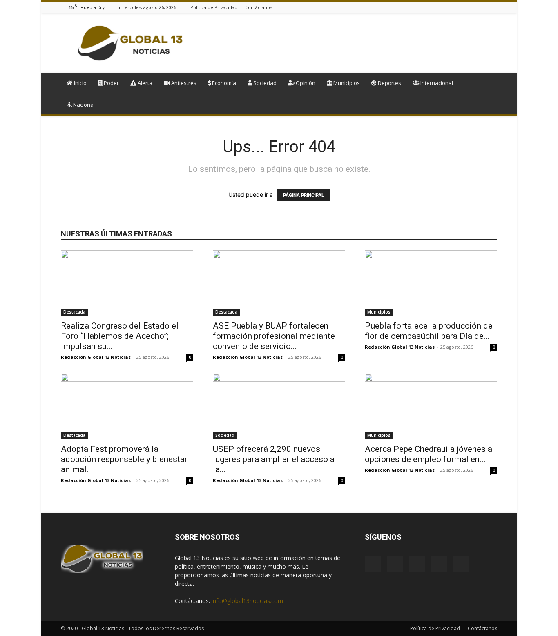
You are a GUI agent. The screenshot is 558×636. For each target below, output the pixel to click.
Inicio (80, 83)
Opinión (305, 83)
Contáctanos (258, 7)
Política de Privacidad (213, 7)
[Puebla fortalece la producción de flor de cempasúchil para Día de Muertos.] (431, 283)
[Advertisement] (348, 43)
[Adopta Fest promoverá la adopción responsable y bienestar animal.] (127, 406)
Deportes (389, 83)
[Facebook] (451, 7)
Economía (223, 83)
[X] (492, 7)
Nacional (83, 104)
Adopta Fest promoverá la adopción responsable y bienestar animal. (124, 459)
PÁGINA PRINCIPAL (303, 195)
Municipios (346, 83)
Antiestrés (183, 83)
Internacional (436, 83)
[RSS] (482, 7)
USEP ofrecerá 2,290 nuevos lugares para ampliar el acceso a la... (274, 459)
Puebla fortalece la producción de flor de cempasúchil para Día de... (429, 331)
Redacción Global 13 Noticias (96, 357)
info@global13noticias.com (247, 601)
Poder (111, 83)
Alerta (144, 83)
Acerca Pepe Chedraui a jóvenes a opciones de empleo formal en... (428, 454)
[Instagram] (462, 7)
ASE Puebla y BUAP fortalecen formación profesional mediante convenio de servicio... (274, 336)
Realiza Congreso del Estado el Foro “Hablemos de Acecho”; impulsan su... (120, 336)
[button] (487, 83)
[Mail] (472, 7)
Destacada (74, 312)
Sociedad (264, 83)
